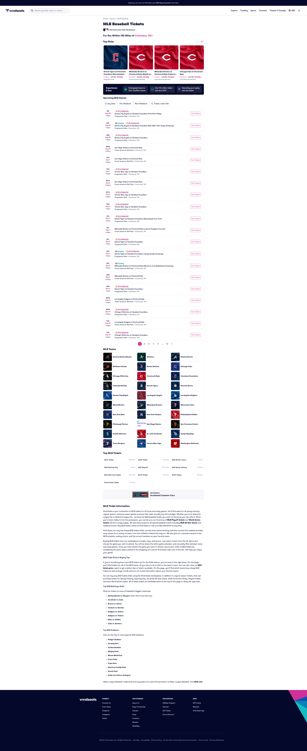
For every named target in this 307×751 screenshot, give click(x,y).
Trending (244, 10)
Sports (253, 10)
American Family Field (117, 667)
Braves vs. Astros (115, 604)
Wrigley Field (113, 651)
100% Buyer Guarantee (163, 3)
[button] (110, 103)
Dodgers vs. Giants (115, 612)
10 (167, 344)
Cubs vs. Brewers (115, 623)
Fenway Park (113, 643)
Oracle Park (113, 671)
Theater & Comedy (278, 10)
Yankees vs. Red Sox (116, 608)
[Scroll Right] (202, 41)
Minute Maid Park (115, 655)
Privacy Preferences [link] (217, 740)
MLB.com (198, 682)
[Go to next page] (172, 344)
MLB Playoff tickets (176, 520)
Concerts (263, 10)
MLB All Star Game (188, 523)
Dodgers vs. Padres (116, 616)
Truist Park (112, 663)
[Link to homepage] (15, 10)
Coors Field (112, 659)
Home (105, 19)
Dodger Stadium (114, 639)
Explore (234, 10)
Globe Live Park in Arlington (119, 675)
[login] (299, 10)
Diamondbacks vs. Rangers (119, 596)
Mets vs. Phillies (114, 620)
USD (293, 10)
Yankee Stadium (114, 647)
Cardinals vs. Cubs (115, 600)
